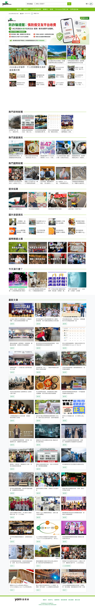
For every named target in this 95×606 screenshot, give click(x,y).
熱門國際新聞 (16, 163)
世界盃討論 (74, 9)
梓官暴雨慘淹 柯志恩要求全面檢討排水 (73, 464)
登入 (87, 4)
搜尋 (51, 9)
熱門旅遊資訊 (16, 137)
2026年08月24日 (14, 13)
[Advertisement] (47, 99)
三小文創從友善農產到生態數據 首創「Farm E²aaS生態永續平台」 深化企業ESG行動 (47, 538)
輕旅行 (26, 9)
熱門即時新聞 (16, 111)
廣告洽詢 (77, 600)
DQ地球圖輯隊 (36, 9)
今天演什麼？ (16, 268)
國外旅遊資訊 (16, 214)
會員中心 (50, 600)
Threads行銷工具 (61, 9)
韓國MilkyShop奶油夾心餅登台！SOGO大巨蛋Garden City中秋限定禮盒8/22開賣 (20, 587)
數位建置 (71, 600)
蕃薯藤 (6, 3)
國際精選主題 (16, 238)
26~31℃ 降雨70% (32, 13)
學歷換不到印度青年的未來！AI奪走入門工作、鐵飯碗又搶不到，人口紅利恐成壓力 (73, 562)
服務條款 (57, 600)
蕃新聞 (19, 9)
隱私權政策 (64, 600)
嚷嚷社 (45, 9)
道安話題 (13, 188)
